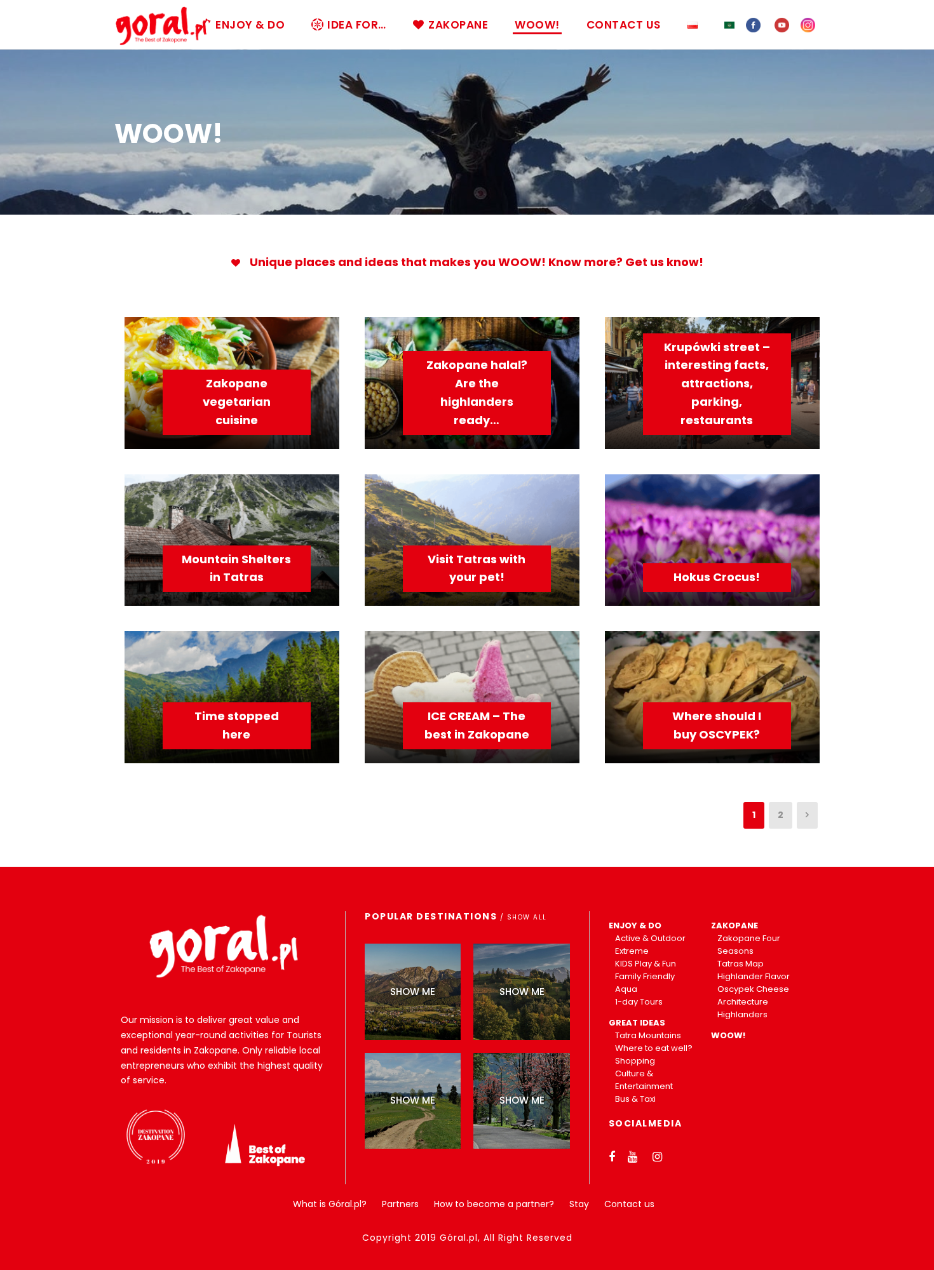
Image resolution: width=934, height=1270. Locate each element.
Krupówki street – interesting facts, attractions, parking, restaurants (717, 383)
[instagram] (808, 24)
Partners (400, 1204)
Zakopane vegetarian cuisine (237, 401)
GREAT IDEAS (637, 1023)
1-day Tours (639, 1002)
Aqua (626, 989)
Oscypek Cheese (753, 989)
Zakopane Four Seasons (748, 944)
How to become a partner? (494, 1204)
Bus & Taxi (635, 1099)
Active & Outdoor (650, 938)
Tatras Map (740, 964)
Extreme (632, 951)
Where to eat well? (654, 1048)
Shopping (635, 1061)
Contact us (629, 1204)
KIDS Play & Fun (645, 964)
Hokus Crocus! (716, 577)
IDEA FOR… (356, 24)
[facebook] (753, 24)
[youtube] (782, 24)
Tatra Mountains (648, 1035)
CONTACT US (623, 24)
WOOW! (537, 24)
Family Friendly (645, 976)
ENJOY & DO (250, 24)
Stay (579, 1204)
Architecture (742, 1002)
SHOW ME (412, 991)
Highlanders (742, 1014)
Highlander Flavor (753, 976)
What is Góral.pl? (330, 1204)
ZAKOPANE (458, 24)
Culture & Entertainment (644, 1079)
